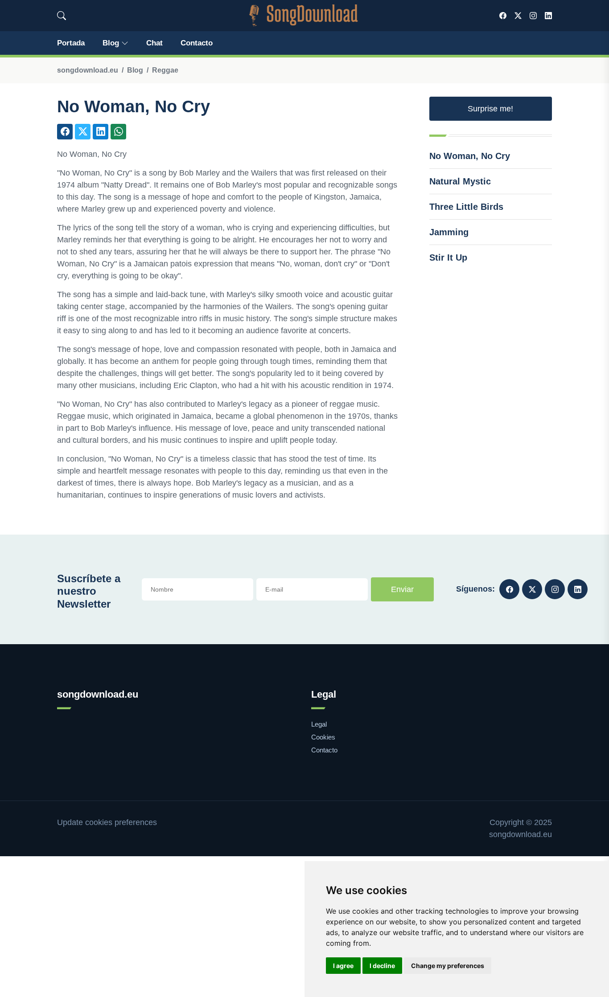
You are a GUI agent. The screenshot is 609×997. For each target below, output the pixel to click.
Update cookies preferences (107, 822)
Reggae (165, 70)
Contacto (197, 43)
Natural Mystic (460, 181)
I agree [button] (343, 965)
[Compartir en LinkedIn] (100, 131)
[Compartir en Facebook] (65, 131)
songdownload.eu (87, 70)
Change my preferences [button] (447, 965)
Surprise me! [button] (490, 108)
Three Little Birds (466, 207)
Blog (111, 43)
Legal (319, 724)
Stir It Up (448, 257)
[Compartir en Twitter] (83, 131)
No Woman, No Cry (469, 156)
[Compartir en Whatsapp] (118, 131)
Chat (154, 43)
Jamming (449, 232)
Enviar (402, 589)
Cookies (323, 737)
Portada (71, 43)
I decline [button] (382, 965)
